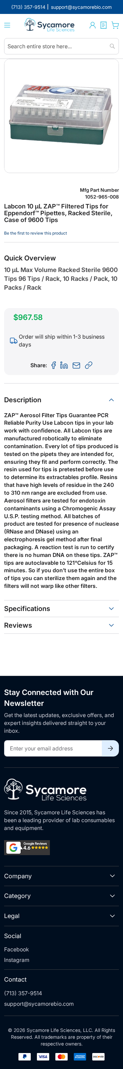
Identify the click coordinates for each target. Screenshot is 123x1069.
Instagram (16, 959)
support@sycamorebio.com (39, 1003)
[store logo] (50, 25)
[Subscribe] (110, 748)
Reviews (18, 625)
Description (22, 400)
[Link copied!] (89, 365)
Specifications (27, 609)
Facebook (16, 949)
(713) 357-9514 (23, 993)
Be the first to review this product (35, 233)
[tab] (61, 400)
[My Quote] (103, 25)
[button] (93, 25)
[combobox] (61, 46)
